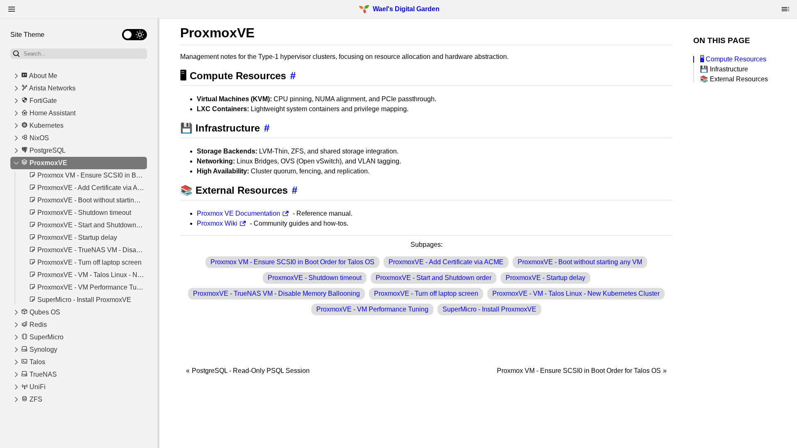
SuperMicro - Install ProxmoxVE (489, 309)
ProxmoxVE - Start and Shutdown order (433, 277)
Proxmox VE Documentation (238, 213)
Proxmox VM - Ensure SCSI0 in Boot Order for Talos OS (292, 261)
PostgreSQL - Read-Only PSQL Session (251, 370)
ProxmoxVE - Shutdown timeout (315, 277)
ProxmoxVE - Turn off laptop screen (426, 293)
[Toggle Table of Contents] (785, 9)
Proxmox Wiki (217, 223)
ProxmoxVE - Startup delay (545, 277)
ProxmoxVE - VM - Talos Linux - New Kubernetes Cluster (576, 293)
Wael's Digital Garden (406, 8)
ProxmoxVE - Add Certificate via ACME (446, 261)
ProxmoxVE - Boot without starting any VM (580, 261)
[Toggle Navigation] (11, 9)
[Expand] (16, 76)
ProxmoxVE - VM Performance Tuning (372, 309)
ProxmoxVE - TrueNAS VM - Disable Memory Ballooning (276, 293)
